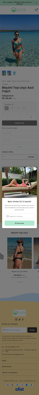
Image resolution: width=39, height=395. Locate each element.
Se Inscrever (19, 223)
